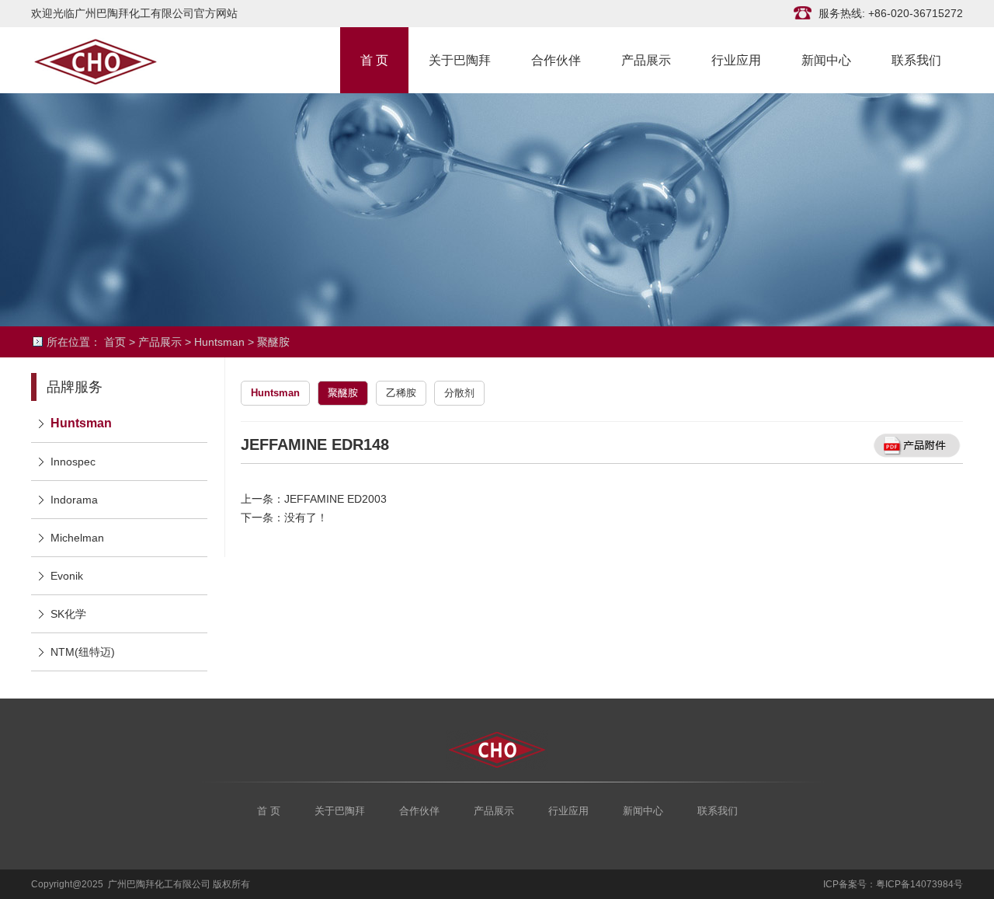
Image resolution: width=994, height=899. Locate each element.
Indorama (74, 499)
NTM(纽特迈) (82, 652)
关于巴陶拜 (460, 59)
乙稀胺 (401, 393)
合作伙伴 (556, 59)
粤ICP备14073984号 (919, 884)
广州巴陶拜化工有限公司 (108, 60)
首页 (115, 342)
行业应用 (736, 59)
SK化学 (68, 614)
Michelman (77, 537)
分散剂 (459, 393)
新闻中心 (826, 59)
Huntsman (219, 342)
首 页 (374, 59)
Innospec (73, 461)
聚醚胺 (273, 342)
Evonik (66, 576)
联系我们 (916, 59)
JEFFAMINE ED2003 (335, 499)
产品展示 (646, 59)
